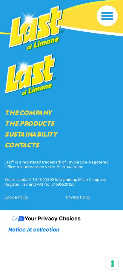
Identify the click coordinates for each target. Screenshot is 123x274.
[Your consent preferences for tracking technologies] (112, 263)
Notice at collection (33, 229)
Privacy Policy (78, 197)
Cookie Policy (16, 197)
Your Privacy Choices (52, 218)
